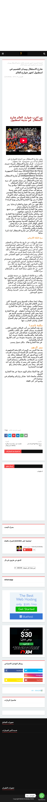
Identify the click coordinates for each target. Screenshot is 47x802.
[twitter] (33, 670)
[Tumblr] (13, 675)
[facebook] (13, 670)
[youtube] (33, 680)
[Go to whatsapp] (41, 795)
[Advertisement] (23, 25)
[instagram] (33, 675)
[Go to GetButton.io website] (41, 799)
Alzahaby (9, 77)
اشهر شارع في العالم (27, 63)
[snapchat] (13, 680)
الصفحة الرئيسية (38, 63)
